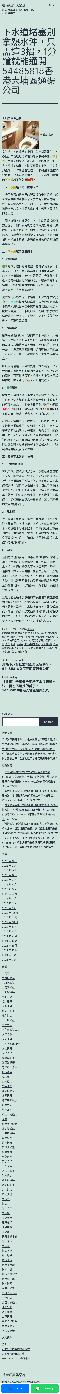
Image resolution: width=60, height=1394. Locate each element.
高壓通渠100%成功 (30, 847)
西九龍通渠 (8, 1180)
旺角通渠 (7, 1105)
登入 (4, 1344)
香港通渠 (7, 1297)
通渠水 (6, 1231)
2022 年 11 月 (10, 917)
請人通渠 (7, 1189)
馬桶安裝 (7, 1307)
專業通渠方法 (34, 632)
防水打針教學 (9, 1274)
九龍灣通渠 (8, 987)
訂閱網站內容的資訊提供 (16, 1349)
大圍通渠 (7, 1025)
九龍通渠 (7, 996)
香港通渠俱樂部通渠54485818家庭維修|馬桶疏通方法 (29, 781)
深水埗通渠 (8, 1128)
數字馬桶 (7, 1086)
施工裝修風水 (9, 1100)
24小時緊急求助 (35, 640)
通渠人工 (7, 1208)
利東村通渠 (8, 1011)
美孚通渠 (7, 1161)
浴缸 (14, 651)
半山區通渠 (8, 1020)
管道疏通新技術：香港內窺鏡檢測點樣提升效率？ (29, 744)
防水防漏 (7, 1283)
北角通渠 (7, 1015)
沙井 (7, 636)
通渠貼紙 (7, 1255)
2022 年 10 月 (10, 922)
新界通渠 (7, 1095)
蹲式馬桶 (7, 1194)
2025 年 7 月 (9, 865)
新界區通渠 (8, 1091)
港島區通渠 (8, 1133)
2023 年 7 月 (9, 879)
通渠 (4, 1203)
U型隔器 (48, 640)
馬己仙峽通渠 (9, 1302)
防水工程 (7, 1260)
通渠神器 (7, 1250)
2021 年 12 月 (10, 941)
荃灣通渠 (7, 1166)
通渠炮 (6, 1246)
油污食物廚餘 (17, 636)
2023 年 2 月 (9, 903)
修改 (7, 644)
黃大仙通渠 (8, 1330)
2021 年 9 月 (9, 955)
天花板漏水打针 (11, 1044)
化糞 (13, 644)
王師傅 (30, 629)
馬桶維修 (7, 1311)
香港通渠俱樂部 (14, 5)
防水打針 (7, 1269)
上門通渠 (7, 973)
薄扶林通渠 (8, 1170)
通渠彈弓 (7, 1217)
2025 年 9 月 (9, 861)
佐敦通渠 (7, 1001)
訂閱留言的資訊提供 (13, 1353)
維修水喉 (30, 636)
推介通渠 (7, 1081)
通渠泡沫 (7, 1241)
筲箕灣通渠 (8, 1147)
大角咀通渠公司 (11, 1029)
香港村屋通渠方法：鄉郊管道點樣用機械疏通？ (28, 749)
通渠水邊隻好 (9, 1236)
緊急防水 (7, 1156)
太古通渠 (7, 1048)
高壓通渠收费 (9, 1321)
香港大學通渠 (9, 1293)
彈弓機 (42, 647)
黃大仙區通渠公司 (17, 800)
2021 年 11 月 (9, 945)
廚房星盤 (46, 632)
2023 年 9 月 (9, 870)
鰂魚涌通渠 (8, 1326)
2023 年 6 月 (9, 884)
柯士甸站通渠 (9, 1114)
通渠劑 (6, 1213)
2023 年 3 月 (9, 898)
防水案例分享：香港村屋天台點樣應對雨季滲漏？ (29, 758)
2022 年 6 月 (9, 926)
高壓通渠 (14, 640)
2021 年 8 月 (9, 959)
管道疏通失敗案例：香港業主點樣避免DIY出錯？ (29, 753)
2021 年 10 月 (10, 950)
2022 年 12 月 (10, 912)
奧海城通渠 (8, 1058)
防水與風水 (8, 1279)
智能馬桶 (7, 1109)
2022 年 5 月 (9, 931)
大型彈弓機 (46, 644)
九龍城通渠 (8, 982)
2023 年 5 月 (9, 889)
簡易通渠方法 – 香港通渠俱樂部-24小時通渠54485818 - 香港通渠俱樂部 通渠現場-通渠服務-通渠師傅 (29, 843)
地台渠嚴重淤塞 (32, 644)
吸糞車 (20, 644)
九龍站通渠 (8, 992)
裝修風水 (7, 1175)
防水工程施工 (9, 1264)
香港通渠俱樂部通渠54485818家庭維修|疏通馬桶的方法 (29, 814)
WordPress (33, 1382)
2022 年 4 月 (9, 936)
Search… (7, 713)
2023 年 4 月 (9, 893)
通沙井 (6, 1199)
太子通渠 (7, 1053)
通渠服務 (50, 636)
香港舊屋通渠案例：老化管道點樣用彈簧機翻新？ (29, 739)
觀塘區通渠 (8, 1184)
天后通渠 (7, 1039)
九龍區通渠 (8, 978)
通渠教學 (40, 636)
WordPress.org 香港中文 (16, 1358)
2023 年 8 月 (9, 875)
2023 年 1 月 (9, 908)
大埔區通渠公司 (42, 621)
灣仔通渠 (7, 1142)
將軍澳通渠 (8, 1062)
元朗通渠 (7, 1006)
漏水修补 (7, 1137)
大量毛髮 (22, 632)
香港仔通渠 (8, 1288)
